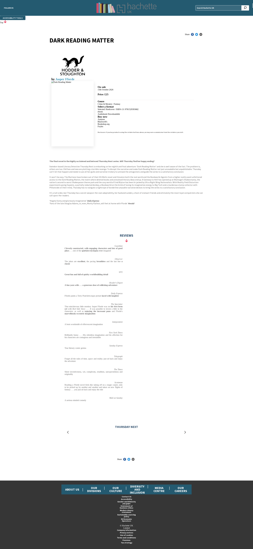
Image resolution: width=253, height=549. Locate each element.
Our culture (115, 489)
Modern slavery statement (126, 511)
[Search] (245, 8)
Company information (126, 530)
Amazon (101, 119)
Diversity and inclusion (137, 489)
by (53, 79)
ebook (100, 112)
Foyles (100, 126)
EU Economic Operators (126, 520)
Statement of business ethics (126, 507)
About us (72, 489)
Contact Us (126, 496)
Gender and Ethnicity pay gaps (126, 502)
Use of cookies (126, 535)
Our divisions (94, 489)
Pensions (126, 540)
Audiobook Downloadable (109, 114)
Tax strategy (126, 542)
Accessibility (126, 499)
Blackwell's (102, 122)
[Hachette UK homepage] (126, 8)
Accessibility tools (13, 18)
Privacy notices (126, 532)
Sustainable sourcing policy (126, 516)
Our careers (181, 489)
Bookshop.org (104, 124)
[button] (68, 432)
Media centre (159, 489)
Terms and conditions (126, 537)
